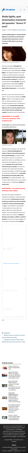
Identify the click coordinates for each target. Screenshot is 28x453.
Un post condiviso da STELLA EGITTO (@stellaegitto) (14, 316)
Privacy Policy (17, 450)
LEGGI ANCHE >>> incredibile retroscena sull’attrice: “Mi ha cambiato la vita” (11, 119)
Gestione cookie (24, 451)
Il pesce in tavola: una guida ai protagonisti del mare (14, 368)
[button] (20, 10)
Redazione (10, 450)
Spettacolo (7, 333)
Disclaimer (23, 450)
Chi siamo (4, 450)
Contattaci (14, 441)
